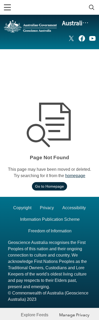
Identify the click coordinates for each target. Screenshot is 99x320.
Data (89, 56)
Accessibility (74, 208)
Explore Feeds (34, 315)
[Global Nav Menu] (7, 7)
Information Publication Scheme (50, 219)
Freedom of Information (50, 231)
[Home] (30, 34)
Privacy (47, 208)
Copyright (22, 208)
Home (71, 56)
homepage (75, 175)
